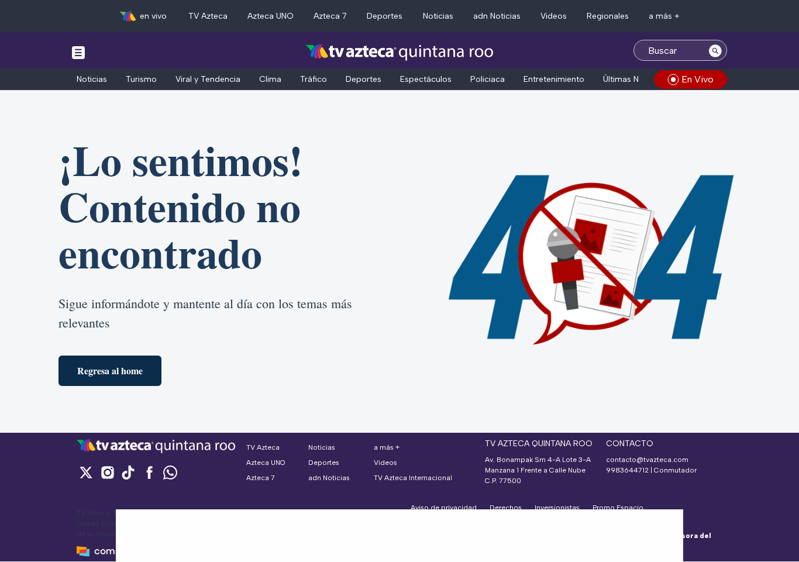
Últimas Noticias (633, 79)
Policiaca (487, 79)
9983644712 (627, 470)
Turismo (141, 79)
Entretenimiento (554, 79)
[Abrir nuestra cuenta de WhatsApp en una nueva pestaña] (170, 472)
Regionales (608, 16)
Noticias (438, 16)
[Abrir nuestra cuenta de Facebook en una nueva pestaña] (149, 472)
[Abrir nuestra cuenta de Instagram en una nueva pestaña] (107, 472)
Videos (553, 16)
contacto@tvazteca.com (647, 460)
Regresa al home (110, 370)
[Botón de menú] (78, 52)
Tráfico (313, 79)
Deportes (384, 16)
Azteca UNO (270, 16)
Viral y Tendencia (207, 79)
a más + (664, 16)
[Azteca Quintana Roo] (400, 51)
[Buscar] (715, 50)
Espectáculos (426, 79)
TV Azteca (208, 16)
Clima (270, 79)
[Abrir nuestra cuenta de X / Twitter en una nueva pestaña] (86, 472)
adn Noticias (497, 16)
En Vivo (697, 79)
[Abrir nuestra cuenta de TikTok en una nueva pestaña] (128, 472)
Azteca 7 (330, 16)
